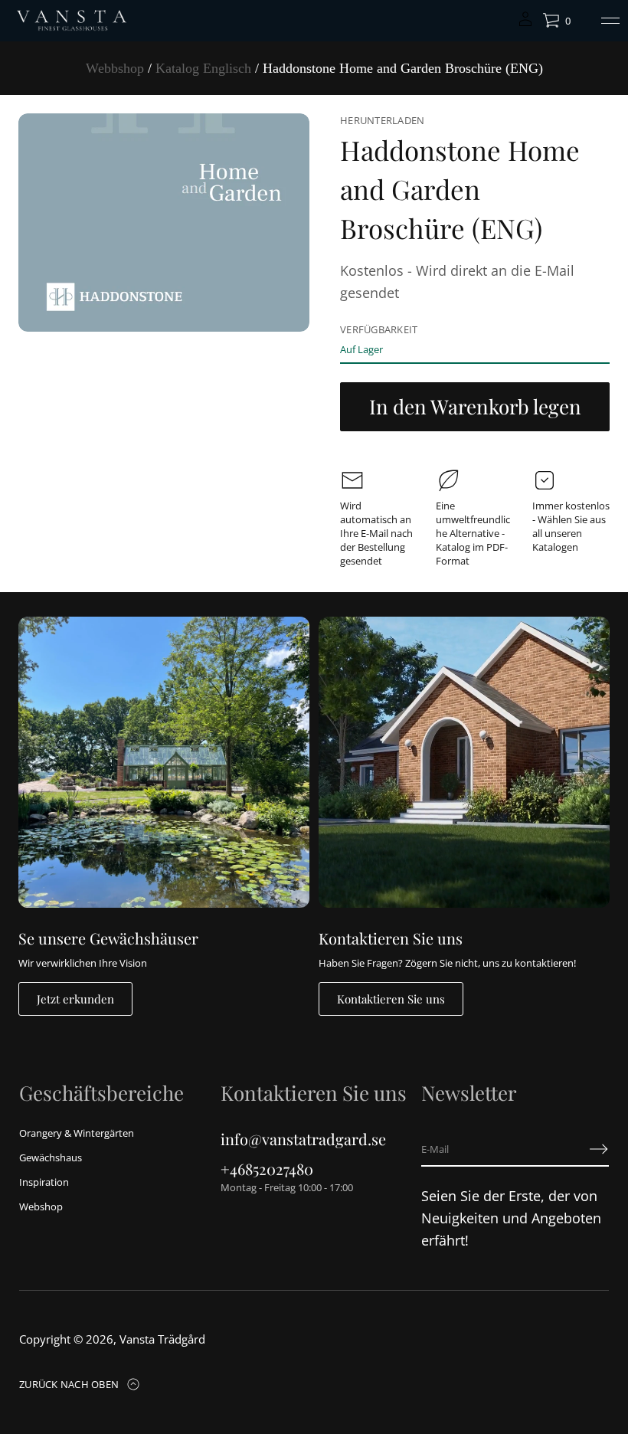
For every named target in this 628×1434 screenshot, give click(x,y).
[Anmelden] (599, 1149)
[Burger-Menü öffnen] (610, 21)
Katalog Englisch (203, 68)
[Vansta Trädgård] (70, 20)
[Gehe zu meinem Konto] (525, 24)
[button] (556, 21)
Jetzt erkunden (75, 999)
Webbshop (115, 68)
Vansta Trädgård (162, 1339)
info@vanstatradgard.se (303, 1138)
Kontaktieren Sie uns (391, 999)
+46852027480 (267, 1168)
